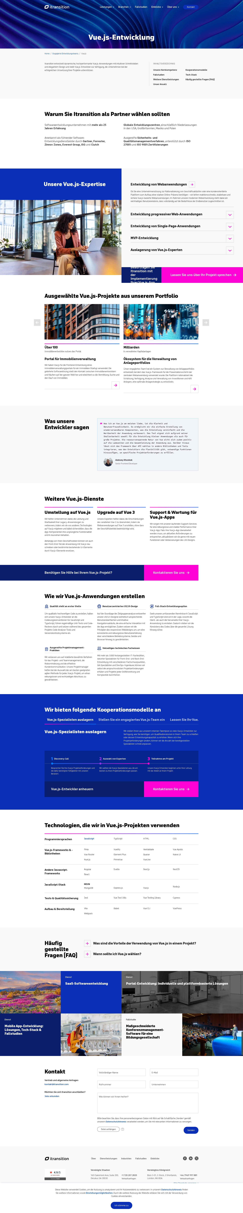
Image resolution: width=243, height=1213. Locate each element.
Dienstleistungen (108, 1158)
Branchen (123, 7)
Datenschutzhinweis (116, 1121)
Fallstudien (141, 7)
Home (47, 54)
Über (93, 1158)
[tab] (70, 721)
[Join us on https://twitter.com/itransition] (196, 1159)
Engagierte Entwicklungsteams (65, 54)
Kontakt (191, 7)
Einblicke (156, 7)
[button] (108, 1129)
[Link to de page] (57, 7)
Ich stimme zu (121, 1205)
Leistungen (106, 7)
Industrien (126, 1158)
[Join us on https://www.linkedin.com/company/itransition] (191, 1159)
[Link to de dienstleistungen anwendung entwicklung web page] (192, 184)
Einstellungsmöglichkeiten (99, 1193)
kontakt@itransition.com (57, 1084)
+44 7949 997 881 (188, 1175)
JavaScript (89, 838)
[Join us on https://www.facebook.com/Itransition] (185, 1159)
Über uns (172, 7)
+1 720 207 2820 (129, 1175)
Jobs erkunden (52, 1096)
